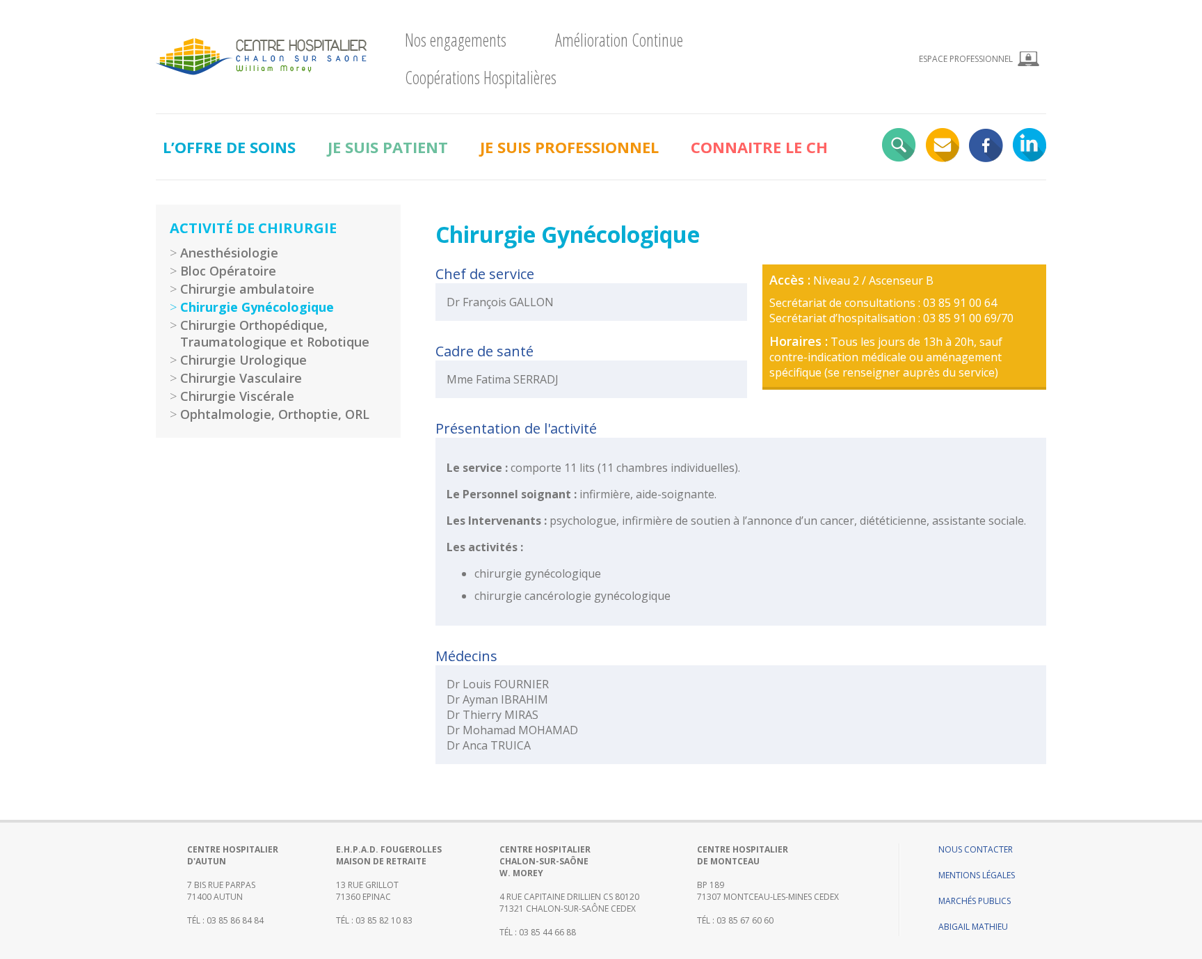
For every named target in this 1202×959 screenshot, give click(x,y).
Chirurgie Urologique (243, 359)
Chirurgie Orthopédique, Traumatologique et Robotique (274, 333)
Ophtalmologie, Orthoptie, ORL (274, 414)
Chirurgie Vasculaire (241, 378)
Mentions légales (976, 875)
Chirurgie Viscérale (237, 396)
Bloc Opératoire (228, 270)
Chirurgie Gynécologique (257, 307)
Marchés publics (974, 901)
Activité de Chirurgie (253, 228)
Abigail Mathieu (973, 927)
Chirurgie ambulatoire (247, 288)
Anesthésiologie (229, 252)
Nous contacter (975, 849)
